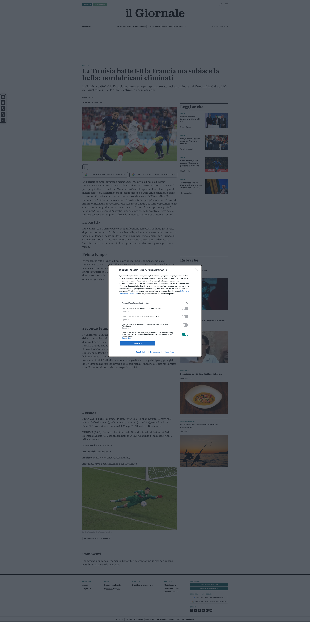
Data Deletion (141, 352)
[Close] (197, 270)
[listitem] (155, 303)
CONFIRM (137, 343)
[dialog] (155, 311)
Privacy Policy (168, 352)
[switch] (185, 308)
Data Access (155, 352)
